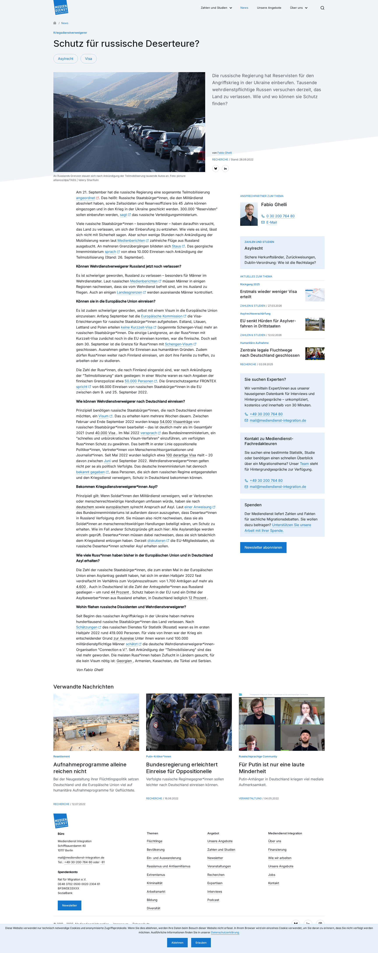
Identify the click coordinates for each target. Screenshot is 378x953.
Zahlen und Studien (214, 7)
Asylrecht (65, 58)
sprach (110, 251)
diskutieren (156, 540)
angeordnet (85, 198)
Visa (88, 58)
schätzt (132, 644)
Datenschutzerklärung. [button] (225, 932)
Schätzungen (86, 627)
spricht (81, 386)
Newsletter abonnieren (263, 547)
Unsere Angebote (269, 7)
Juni (107, 461)
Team (304, 463)
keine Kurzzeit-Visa (136, 327)
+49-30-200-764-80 (78, 862)
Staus (176, 246)
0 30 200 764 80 (280, 216)
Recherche (248, 364)
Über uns (296, 7)
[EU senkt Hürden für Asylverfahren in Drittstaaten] (315, 324)
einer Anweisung (198, 507)
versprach (148, 433)
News (244, 7)
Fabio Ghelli (224, 152)
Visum (103, 416)
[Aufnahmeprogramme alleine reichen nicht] (96, 722)
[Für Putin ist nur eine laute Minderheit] (282, 722)
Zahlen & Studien (252, 305)
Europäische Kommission (161, 316)
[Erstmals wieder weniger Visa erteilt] (315, 295)
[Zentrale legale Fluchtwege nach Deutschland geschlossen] (315, 353)
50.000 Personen (139, 381)
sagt (123, 214)
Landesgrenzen (129, 292)
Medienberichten (131, 240)
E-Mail (271, 222)
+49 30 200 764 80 (266, 414)
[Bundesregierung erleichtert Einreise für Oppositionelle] (189, 722)
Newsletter (69, 905)
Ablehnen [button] (177, 942)
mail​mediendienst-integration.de (278, 420)
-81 (102, 862)
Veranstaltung (250, 798)
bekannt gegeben (90, 472)
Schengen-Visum (178, 344)
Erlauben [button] (201, 942)
